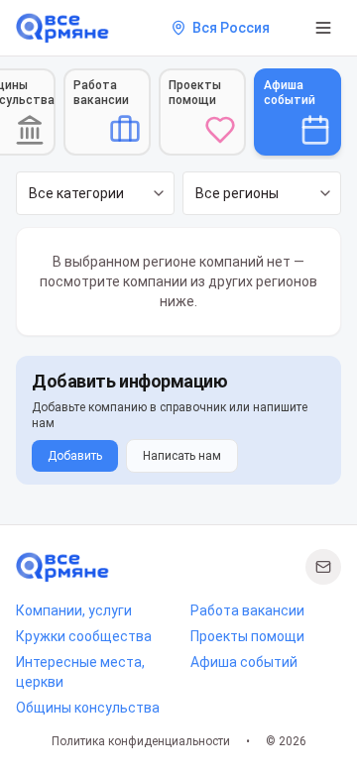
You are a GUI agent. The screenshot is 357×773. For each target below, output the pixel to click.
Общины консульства (88, 708)
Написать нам (182, 456)
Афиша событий (244, 662)
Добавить (75, 456)
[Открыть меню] (323, 28)
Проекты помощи (247, 636)
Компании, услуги (74, 610)
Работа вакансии (247, 610)
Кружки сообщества (84, 636)
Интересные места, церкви (80, 672)
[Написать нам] (323, 567)
